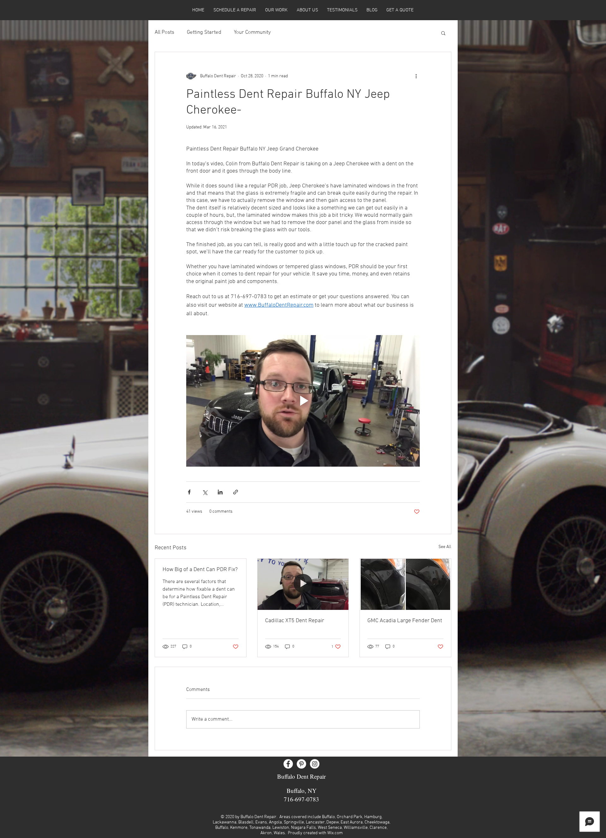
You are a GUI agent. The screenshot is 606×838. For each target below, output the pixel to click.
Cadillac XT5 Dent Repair (294, 620)
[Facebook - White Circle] (288, 764)
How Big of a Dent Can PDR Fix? (200, 569)
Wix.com (335, 833)
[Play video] (303, 400)
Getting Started (204, 32)
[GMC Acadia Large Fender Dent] (405, 584)
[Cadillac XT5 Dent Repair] (303, 584)
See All (444, 547)
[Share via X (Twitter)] (205, 492)
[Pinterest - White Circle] (301, 764)
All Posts (164, 32)
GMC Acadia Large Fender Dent (404, 620)
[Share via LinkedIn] (220, 492)
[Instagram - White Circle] (314, 764)
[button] (443, 32)
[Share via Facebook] (189, 492)
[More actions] (416, 76)
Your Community (252, 32)
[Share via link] (236, 492)
